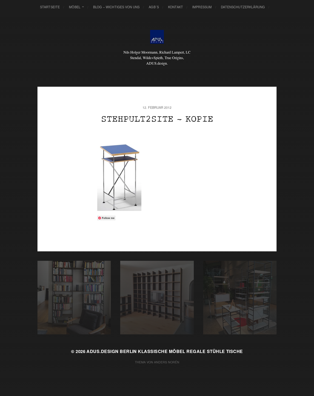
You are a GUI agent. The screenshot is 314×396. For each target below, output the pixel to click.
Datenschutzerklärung (243, 7)
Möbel (74, 7)
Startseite (50, 7)
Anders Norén (166, 362)
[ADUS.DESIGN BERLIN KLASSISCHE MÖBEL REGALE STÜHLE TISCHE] (157, 37)
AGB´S (154, 7)
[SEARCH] (276, 7)
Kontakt (175, 7)
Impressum (202, 7)
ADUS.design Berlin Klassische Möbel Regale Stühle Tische (164, 351)
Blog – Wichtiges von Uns (116, 7)
